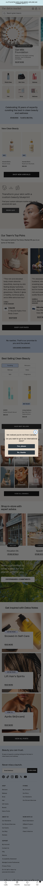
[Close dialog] (35, 432)
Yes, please (21, 446)
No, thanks (21, 452)
